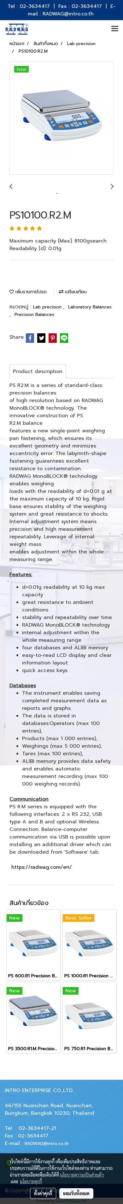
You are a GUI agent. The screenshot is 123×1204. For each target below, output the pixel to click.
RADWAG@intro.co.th (47, 1143)
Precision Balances (34, 314)
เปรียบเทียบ (75, 292)
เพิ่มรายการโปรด (30, 292)
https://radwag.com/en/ (41, 867)
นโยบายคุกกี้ (31, 1181)
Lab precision (48, 307)
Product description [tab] (37, 371)
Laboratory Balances (90, 307)
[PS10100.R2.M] (61, 118)
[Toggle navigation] (115, 29)
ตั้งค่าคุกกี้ (43, 1193)
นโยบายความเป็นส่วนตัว (82, 1175)
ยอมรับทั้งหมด (76, 1193)
